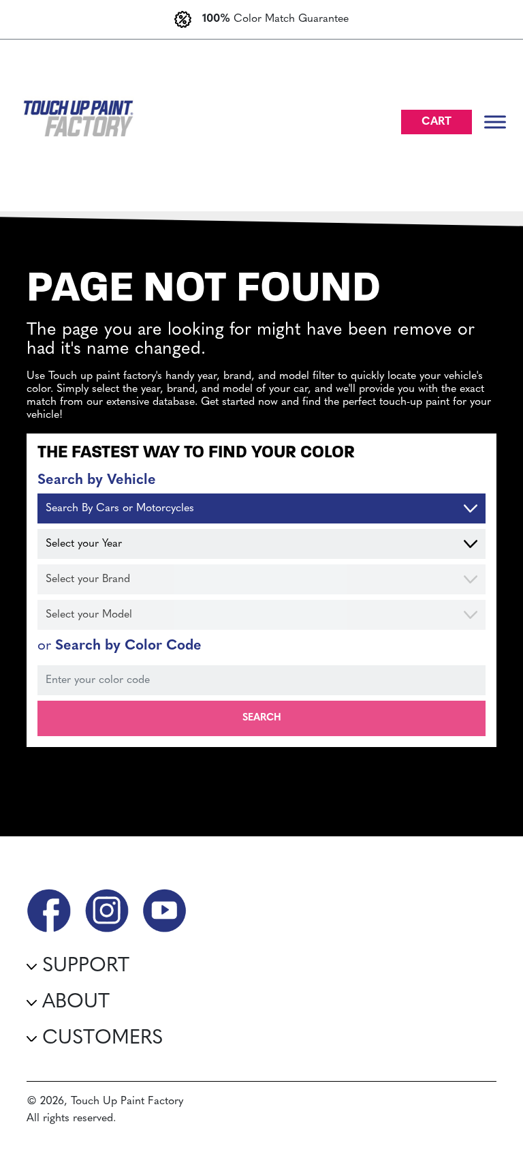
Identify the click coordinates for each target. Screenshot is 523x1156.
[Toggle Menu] (495, 121)
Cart (436, 122)
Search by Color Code (119, 646)
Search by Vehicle (96, 480)
